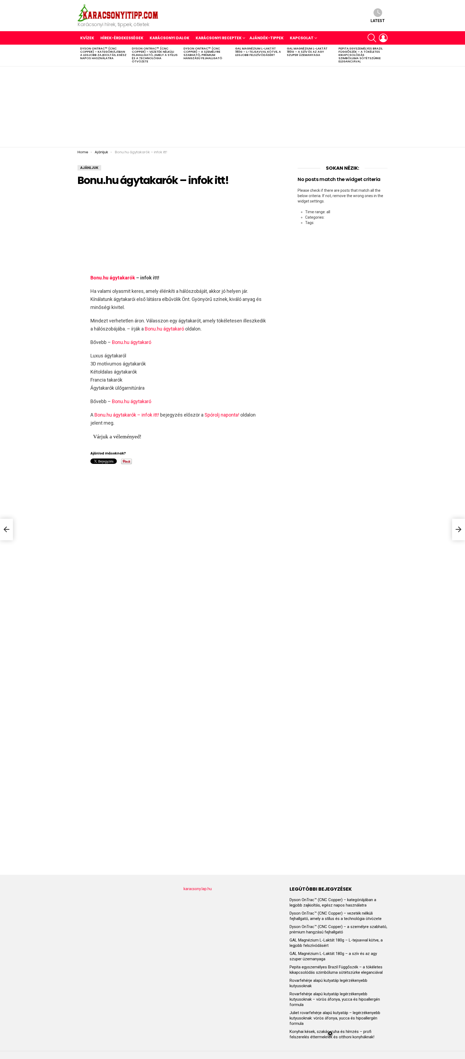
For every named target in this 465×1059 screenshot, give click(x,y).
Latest (378, 21)
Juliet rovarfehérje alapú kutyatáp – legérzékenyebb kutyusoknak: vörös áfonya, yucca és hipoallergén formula (335, 1018)
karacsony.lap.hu (198, 889)
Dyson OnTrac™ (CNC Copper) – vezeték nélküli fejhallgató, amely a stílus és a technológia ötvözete (155, 54)
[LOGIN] (383, 38)
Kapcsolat (301, 38)
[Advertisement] (233, 106)
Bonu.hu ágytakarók (112, 277)
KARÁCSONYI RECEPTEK (219, 38)
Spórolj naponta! (222, 415)
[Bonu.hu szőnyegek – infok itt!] (6, 529)
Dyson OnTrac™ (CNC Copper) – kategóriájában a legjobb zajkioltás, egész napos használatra (103, 53)
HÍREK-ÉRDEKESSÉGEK (121, 38)
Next (385, 55)
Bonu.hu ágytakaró (164, 329)
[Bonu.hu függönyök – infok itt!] (458, 529)
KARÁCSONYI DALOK (169, 38)
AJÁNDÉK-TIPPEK (266, 38)
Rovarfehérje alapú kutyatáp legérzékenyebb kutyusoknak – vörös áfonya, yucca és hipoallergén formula (335, 999)
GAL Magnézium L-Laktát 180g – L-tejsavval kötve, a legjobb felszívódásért (258, 51)
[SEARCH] (372, 38)
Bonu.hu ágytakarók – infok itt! (126, 415)
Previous (80, 55)
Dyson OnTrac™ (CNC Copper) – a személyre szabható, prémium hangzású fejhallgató (203, 53)
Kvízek (87, 38)
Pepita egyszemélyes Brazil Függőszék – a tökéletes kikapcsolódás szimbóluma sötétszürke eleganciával (361, 54)
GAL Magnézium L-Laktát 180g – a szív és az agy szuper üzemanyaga (307, 51)
